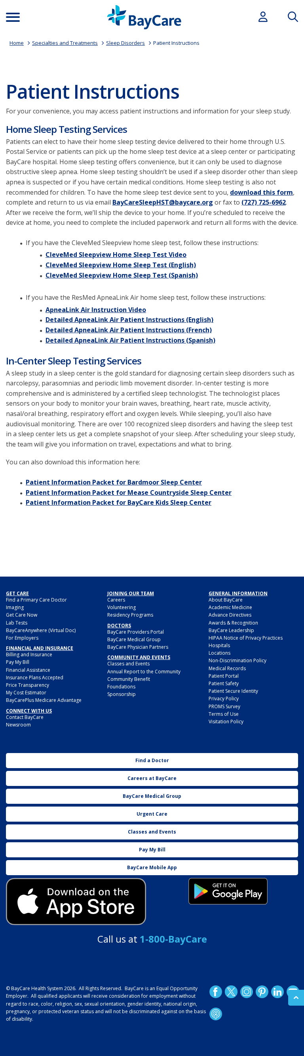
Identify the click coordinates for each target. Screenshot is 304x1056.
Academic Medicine (230, 607)
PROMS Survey (224, 706)
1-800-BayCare (173, 938)
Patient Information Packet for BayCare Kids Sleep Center (118, 502)
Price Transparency (27, 685)
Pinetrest (262, 991)
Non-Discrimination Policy (237, 660)
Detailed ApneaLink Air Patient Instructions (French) (129, 330)
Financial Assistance (28, 670)
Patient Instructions (176, 42)
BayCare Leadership (231, 630)
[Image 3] (76, 901)
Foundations (121, 686)
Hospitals (219, 645)
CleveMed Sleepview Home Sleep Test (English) (121, 265)
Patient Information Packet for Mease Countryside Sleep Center (129, 492)
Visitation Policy (226, 721)
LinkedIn (277, 991)
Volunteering (121, 607)
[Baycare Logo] (144, 17)
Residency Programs (130, 614)
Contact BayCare (25, 717)
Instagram (246, 991)
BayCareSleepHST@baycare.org (162, 202)
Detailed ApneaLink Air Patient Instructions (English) (129, 319)
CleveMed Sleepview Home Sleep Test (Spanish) (122, 275)
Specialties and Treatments (65, 42)
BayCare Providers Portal (135, 632)
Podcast (215, 1014)
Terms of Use (224, 714)
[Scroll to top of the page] (296, 998)
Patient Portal (224, 676)
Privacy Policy (224, 698)
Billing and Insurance (29, 654)
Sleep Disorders (125, 42)
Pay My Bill (17, 662)
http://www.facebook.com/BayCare (215, 991)
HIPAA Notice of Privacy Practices (246, 637)
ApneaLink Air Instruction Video (96, 309)
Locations (219, 653)
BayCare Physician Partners (137, 647)
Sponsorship (121, 694)
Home (17, 42)
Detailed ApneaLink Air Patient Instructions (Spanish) (130, 340)
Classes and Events (128, 663)
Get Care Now (21, 614)
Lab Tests (16, 622)
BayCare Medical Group (134, 639)
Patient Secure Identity (233, 691)
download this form (261, 192)
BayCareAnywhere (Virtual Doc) (41, 630)
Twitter (231, 991)
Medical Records (227, 668)
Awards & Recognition (233, 622)
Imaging (15, 607)
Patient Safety (224, 683)
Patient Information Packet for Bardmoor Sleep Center (114, 482)
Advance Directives (230, 614)
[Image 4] (228, 891)
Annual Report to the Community (143, 671)
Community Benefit (128, 679)
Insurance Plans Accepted (34, 677)
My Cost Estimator (26, 692)
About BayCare (226, 599)
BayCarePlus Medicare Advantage (44, 700)
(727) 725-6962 (263, 202)
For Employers (22, 637)
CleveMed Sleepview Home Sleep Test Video (116, 254)
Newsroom (18, 724)
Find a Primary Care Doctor (36, 599)
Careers (116, 599)
